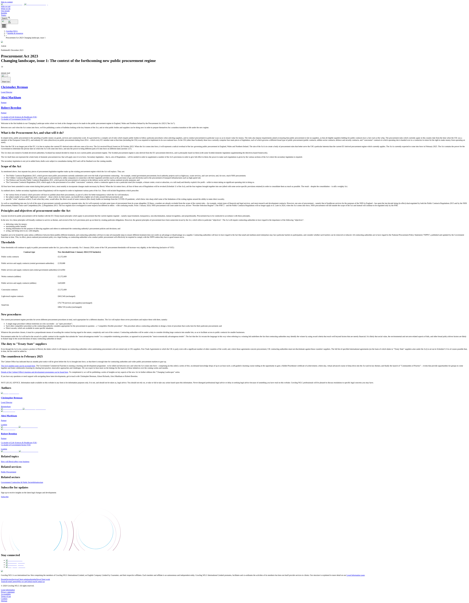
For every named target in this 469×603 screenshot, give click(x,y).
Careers (14, 582)
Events (8, 582)
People (3, 579)
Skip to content (7, 2)
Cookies (4, 599)
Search (4, 18)
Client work (45, 579)
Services (15, 579)
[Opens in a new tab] (14, 560)
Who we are (5, 6)
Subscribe (5, 497)
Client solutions (24, 579)
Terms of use (6, 596)
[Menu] (4, 26)
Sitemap (4, 601)
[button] (24, 4)
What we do (5, 9)
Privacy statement (8, 592)
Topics (3, 15)
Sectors (9, 579)
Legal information (8, 590)
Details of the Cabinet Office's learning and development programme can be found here (34, 372)
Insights (4, 13)
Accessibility (6, 594)
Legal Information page (356, 575)
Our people (5, 11)
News (38, 579)
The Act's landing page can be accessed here (18, 366)
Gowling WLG (12, 31)
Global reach (32, 582)
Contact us (41, 582)
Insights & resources (15, 33)
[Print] (4, 75)
